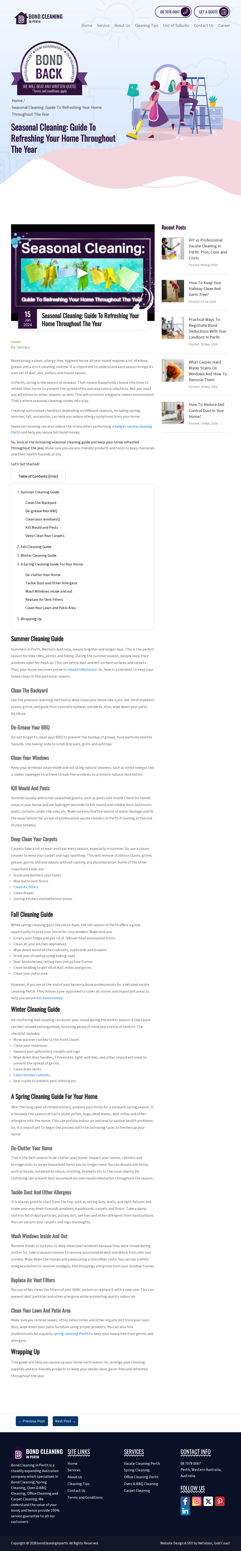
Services (74, 1470)
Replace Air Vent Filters (44, 599)
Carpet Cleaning (137, 1490)
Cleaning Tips (146, 26)
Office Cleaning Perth (141, 1477)
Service (103, 26)
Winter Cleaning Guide (38, 555)
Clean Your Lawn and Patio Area (50, 607)
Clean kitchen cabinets (31, 1075)
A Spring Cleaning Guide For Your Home (52, 564)
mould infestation (82, 669)
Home (86, 26)
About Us (122, 26)
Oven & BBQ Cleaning (141, 1483)
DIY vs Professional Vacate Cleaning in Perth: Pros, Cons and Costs (208, 249)
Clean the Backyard (40, 502)
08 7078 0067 (170, 12)
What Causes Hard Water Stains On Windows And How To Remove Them (208, 371)
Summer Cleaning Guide (40, 492)
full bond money (49, 998)
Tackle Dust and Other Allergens (51, 583)
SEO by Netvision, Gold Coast (208, 1543)
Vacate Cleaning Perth (142, 1463)
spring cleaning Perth (70, 1333)
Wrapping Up (31, 619)
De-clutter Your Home (42, 574)
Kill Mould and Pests (41, 527)
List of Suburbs (176, 26)
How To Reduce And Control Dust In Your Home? (206, 410)
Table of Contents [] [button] (38, 476)
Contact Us (204, 26)
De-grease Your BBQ (41, 511)
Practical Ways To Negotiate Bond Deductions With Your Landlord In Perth (207, 328)
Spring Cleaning (137, 1470)
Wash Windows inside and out (48, 591)
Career (224, 26)
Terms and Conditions (85, 1497)
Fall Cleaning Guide (36, 546)
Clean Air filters (25, 887)
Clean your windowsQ (42, 519)
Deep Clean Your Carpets (44, 535)
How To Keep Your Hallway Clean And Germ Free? (205, 289)
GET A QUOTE (208, 12)
